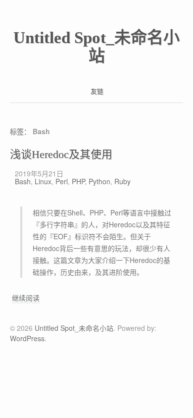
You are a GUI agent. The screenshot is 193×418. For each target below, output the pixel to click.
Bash (23, 181)
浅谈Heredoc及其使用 (61, 154)
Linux (43, 181)
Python (99, 181)
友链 (97, 91)
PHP (78, 181)
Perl (61, 181)
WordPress (27, 338)
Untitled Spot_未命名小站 (96, 47)
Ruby (122, 181)
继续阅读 (26, 298)
